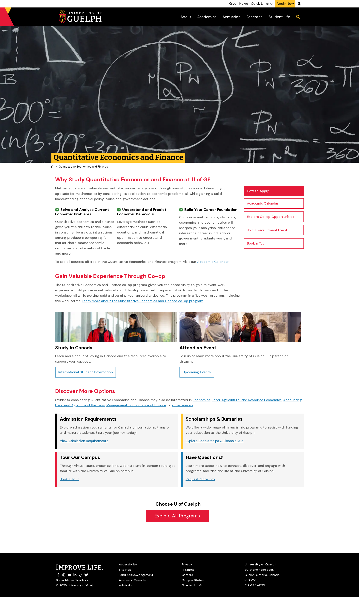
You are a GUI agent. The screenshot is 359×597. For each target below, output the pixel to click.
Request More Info (200, 479)
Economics (201, 400)
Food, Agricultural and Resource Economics (247, 400)
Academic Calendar (212, 261)
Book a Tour (69, 479)
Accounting (292, 400)
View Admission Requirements (84, 441)
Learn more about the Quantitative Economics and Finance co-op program (142, 301)
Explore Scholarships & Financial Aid (215, 441)
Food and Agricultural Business (80, 405)
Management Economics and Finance (136, 405)
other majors (182, 405)
